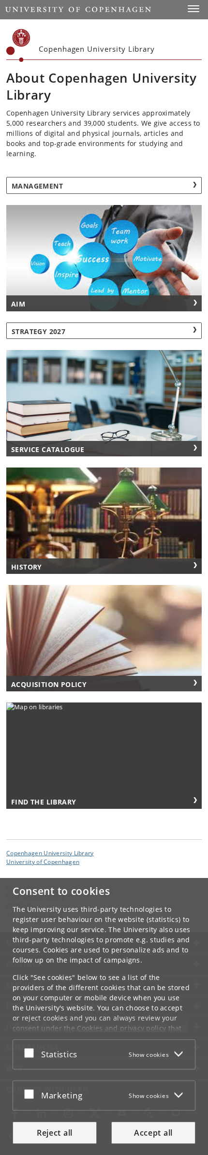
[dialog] (104, 1016)
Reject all (55, 1132)
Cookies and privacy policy (121, 1028)
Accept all (153, 1132)
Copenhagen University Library (50, 853)
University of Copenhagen (42, 861)
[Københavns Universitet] (18, 45)
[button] (193, 8)
